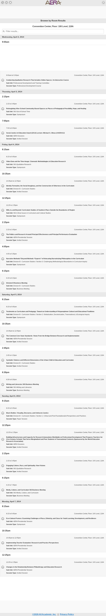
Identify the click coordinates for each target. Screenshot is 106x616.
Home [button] (10, 2)
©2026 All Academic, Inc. (44, 614)
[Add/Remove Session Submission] (2, 80)
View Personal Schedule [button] (103, 2)
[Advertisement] (53, 12)
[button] (6, 2)
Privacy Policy (67, 614)
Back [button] (3, 2)
